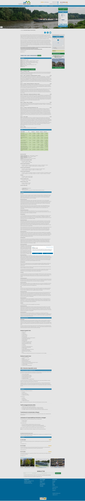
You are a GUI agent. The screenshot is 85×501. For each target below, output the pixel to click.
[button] (33, 247)
